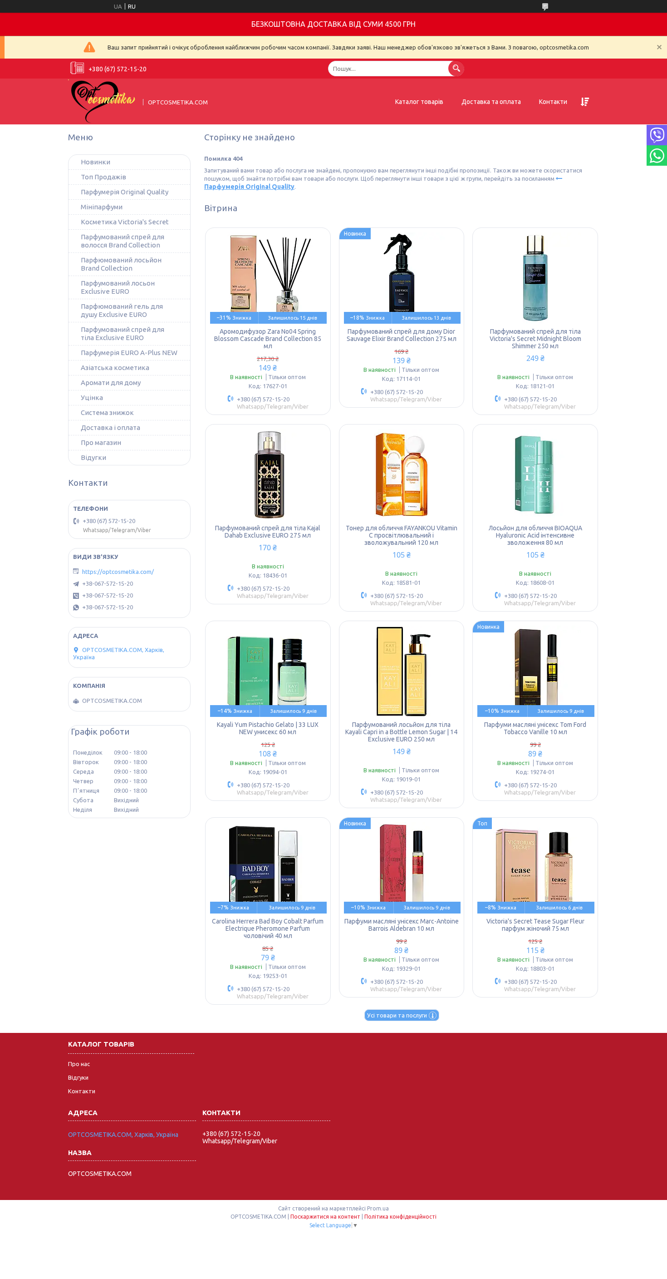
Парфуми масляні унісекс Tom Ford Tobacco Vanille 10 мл (535, 728)
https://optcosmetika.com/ (118, 571)
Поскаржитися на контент (325, 1217)
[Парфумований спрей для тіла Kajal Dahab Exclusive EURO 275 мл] (268, 474)
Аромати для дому (111, 382)
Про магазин (101, 442)
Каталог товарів (419, 101)
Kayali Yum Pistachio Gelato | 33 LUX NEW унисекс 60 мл (268, 728)
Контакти (553, 101)
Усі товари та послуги (397, 1015)
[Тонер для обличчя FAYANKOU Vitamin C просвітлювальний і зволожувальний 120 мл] (402, 474)
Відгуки (78, 1077)
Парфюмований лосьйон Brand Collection (121, 264)
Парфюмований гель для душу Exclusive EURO (122, 310)
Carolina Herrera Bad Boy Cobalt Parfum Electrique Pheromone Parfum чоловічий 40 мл (268, 928)
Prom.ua (378, 1208)
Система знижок (107, 412)
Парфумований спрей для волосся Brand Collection (122, 241)
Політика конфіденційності (400, 1217)
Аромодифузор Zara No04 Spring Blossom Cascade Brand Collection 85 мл (267, 339)
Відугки (93, 457)
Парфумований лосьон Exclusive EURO (118, 287)
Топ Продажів (103, 177)
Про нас (79, 1064)
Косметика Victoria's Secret (125, 222)
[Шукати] (456, 68)
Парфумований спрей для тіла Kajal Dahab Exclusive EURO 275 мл (267, 531)
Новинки (95, 162)
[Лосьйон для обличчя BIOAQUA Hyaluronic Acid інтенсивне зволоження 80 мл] (535, 474)
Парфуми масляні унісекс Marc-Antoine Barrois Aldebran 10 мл (401, 925)
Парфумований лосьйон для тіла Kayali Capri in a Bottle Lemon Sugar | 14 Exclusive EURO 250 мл (401, 732)
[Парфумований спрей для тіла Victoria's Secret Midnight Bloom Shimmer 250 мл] (535, 277)
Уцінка (92, 397)
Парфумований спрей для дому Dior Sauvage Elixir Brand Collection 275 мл (401, 335)
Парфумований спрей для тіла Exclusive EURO (122, 333)
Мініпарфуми (102, 207)
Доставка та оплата (491, 101)
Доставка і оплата (110, 427)
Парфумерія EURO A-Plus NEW (129, 352)
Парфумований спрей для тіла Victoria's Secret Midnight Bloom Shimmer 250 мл (535, 339)
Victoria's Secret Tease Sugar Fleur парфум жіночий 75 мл (535, 925)
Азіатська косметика (115, 367)
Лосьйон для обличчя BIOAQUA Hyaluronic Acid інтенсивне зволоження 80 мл (535, 535)
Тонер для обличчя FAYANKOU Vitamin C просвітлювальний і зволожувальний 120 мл (401, 535)
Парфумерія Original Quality (124, 192)
